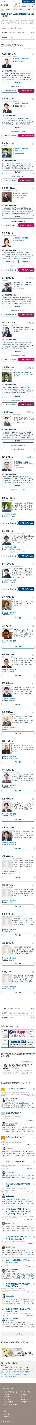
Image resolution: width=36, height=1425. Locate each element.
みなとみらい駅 (8, 549)
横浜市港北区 (4, 1372)
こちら (13, 46)
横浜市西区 (25, 58)
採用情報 (6, 1416)
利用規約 (23, 1394)
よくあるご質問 (8, 1402)
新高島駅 (6, 614)
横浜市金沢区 (29, 1370)
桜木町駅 (6, 700)
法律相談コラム (8, 1397)
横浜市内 (3, 1365)
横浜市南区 (4, 1370)
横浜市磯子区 (21, 1370)
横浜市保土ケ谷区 (12, 1370)
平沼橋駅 (6, 931)
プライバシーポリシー (27, 1397)
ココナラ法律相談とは (10, 1392)
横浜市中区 (27, 1367)
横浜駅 (17, 61)
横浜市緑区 (4, 1374)
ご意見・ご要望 (25, 1392)
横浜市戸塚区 (12, 1372)
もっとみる (18, 1334)
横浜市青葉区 (4, 1376)
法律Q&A (6, 1394)
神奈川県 (17, 58)
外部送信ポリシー (26, 1399)
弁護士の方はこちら (29, 1)
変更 (32, 28)
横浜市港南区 (20, 1372)
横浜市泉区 (25, 1374)
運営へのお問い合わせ (10, 1404)
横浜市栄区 (18, 1374)
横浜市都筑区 (12, 1376)
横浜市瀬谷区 (11, 1374)
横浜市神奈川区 (13, 1367)
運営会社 (6, 1414)
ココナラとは (8, 1399)
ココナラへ (5, 1)
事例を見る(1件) (10, 261)
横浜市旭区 (27, 1372)
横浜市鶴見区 (4, 1367)
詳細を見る (18, 618)
